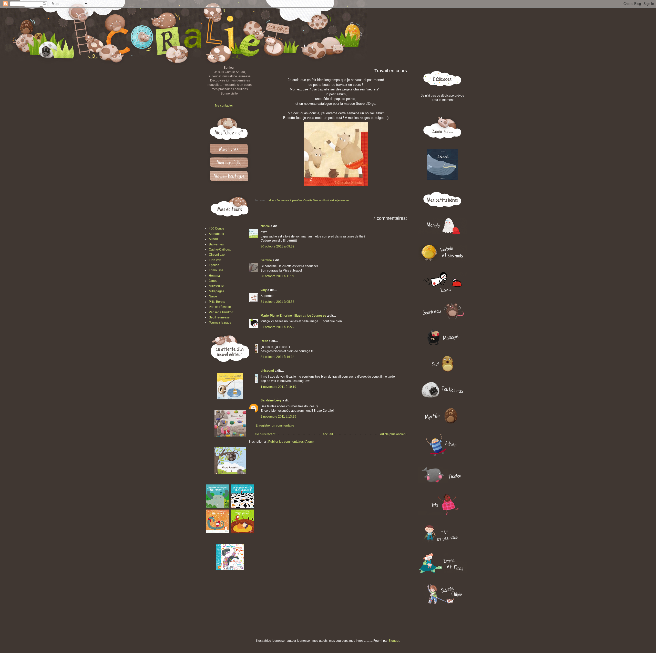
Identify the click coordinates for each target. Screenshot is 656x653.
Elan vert (215, 260)
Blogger (393, 640)
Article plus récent (262, 434)
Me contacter (224, 105)
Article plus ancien (393, 434)
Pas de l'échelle (220, 307)
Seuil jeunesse (219, 317)
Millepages (216, 291)
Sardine (266, 260)
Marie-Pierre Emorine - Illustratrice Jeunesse (293, 315)
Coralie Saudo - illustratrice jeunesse (326, 200)
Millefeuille (216, 286)
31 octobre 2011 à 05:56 (277, 302)
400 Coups (216, 228)
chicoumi (267, 370)
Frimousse (216, 270)
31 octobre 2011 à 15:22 (277, 327)
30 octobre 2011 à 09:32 (277, 246)
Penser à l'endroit (221, 312)
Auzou (213, 239)
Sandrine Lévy (271, 400)
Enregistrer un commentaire (274, 425)
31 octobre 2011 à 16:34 (277, 357)
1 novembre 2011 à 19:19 (278, 387)
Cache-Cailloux (220, 249)
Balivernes (216, 244)
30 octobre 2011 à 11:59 (277, 276)
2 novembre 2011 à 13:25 (278, 416)
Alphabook (216, 234)
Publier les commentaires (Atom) (291, 441)
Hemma (214, 275)
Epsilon (214, 265)
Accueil (328, 434)
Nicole (265, 226)
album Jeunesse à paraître (285, 200)
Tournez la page (220, 322)
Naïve (213, 296)
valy (264, 290)
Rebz (264, 341)
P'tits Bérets (217, 302)
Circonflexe (217, 254)
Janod (213, 281)
